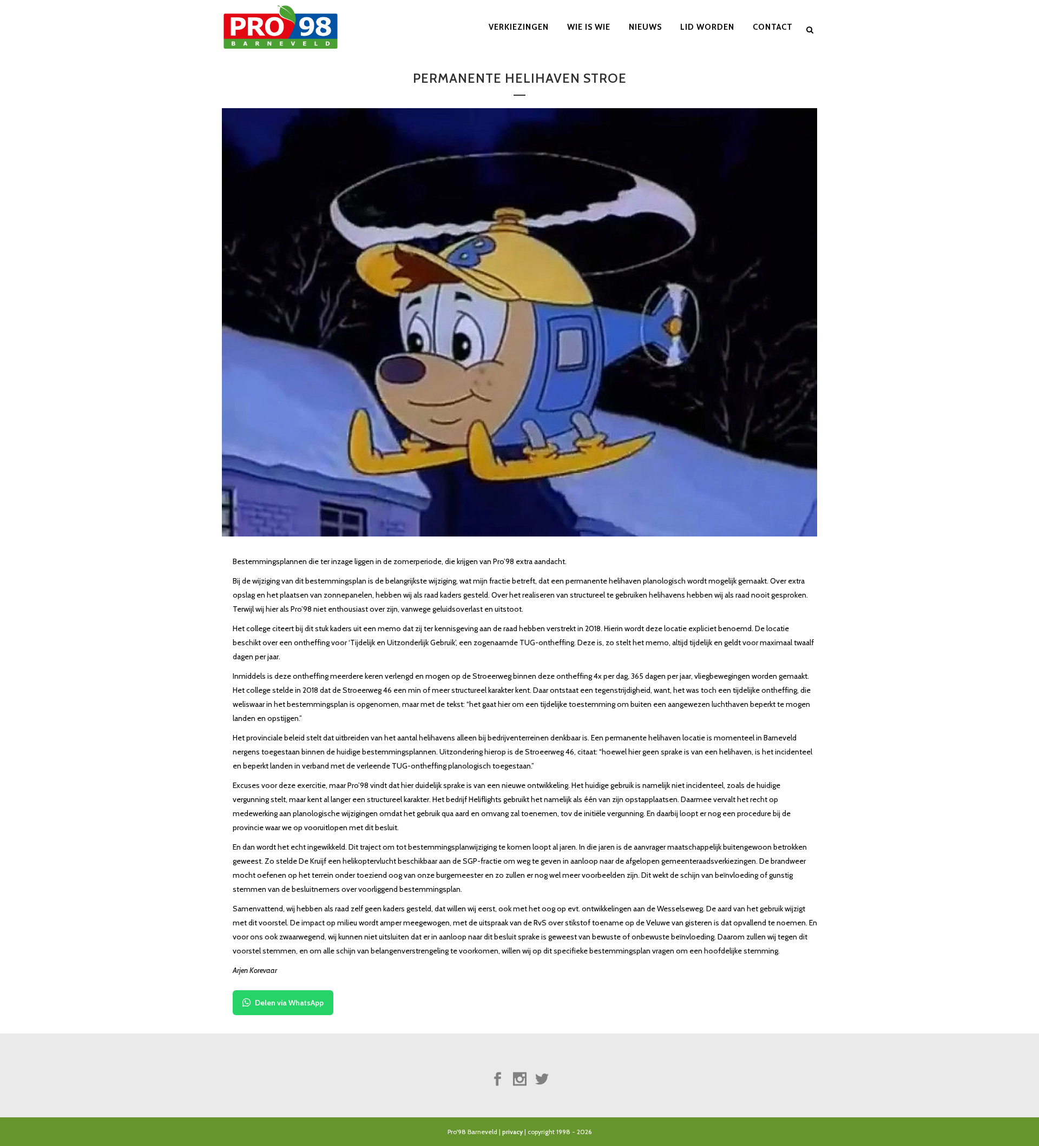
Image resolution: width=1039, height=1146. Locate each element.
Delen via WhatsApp (289, 1003)
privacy (512, 1132)
